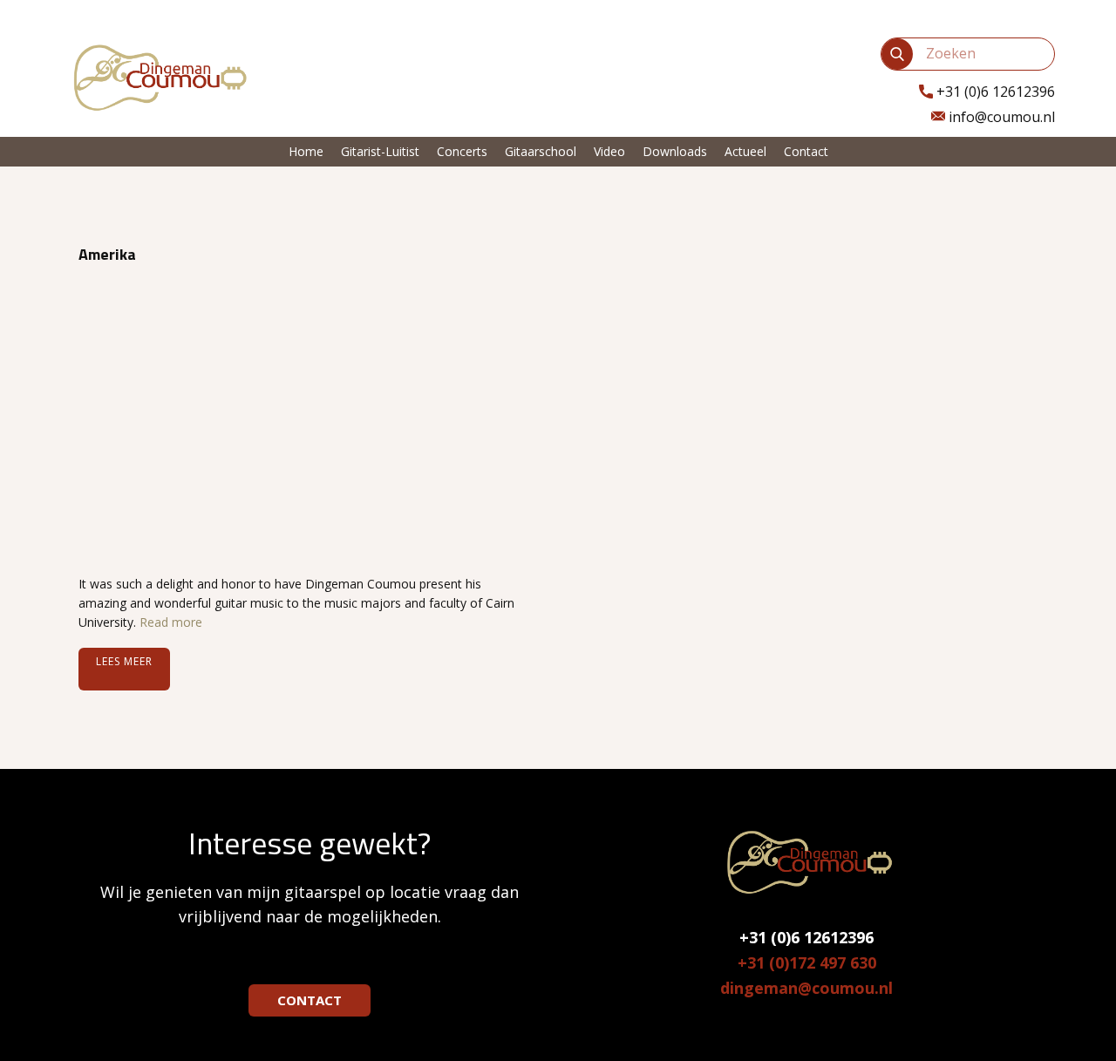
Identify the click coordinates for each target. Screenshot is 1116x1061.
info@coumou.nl (1000, 116)
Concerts (462, 151)
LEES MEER (124, 661)
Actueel (745, 151)
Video (609, 151)
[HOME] (157, 76)
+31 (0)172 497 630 (807, 962)
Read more (171, 622)
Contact (806, 151)
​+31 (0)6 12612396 (994, 91)
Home (306, 151)
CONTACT (309, 1000)
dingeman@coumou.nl (806, 987)
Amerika (107, 254)
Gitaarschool (540, 151)
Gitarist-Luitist (380, 151)
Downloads (675, 151)
